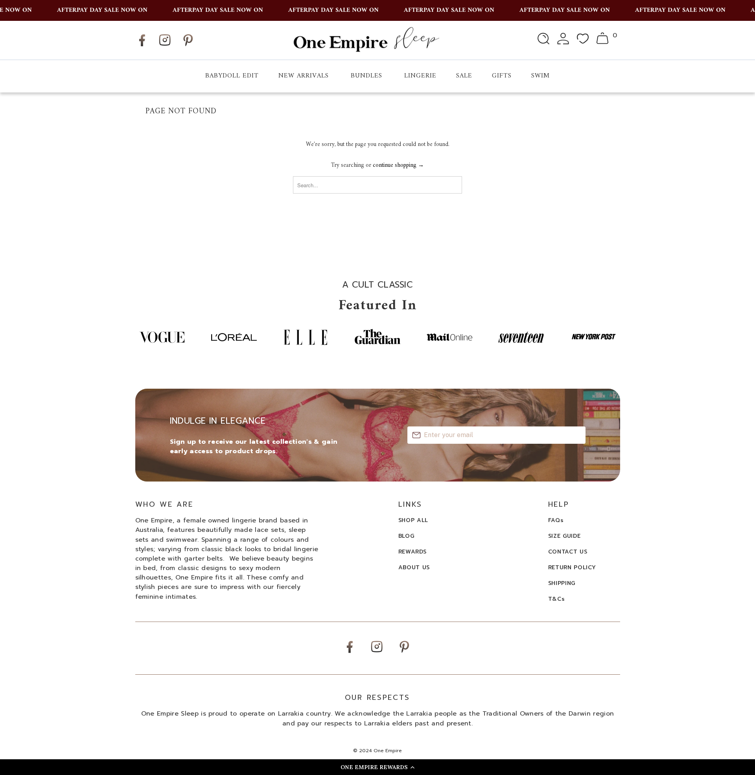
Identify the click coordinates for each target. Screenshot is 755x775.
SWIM (540, 76)
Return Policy (572, 567)
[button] (377, 767)
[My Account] (563, 40)
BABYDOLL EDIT (232, 76)
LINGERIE (420, 76)
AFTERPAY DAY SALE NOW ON (95, 10)
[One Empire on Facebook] (142, 46)
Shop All (413, 520)
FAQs (556, 520)
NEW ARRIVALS (303, 76)
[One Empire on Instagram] (165, 45)
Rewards (412, 552)
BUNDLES (366, 76)
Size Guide (564, 536)
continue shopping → (398, 165)
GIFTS (502, 76)
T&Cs (556, 599)
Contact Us (567, 552)
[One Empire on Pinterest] (188, 46)
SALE (464, 76)
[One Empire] (366, 40)
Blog (406, 536)
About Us (414, 567)
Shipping (562, 583)
